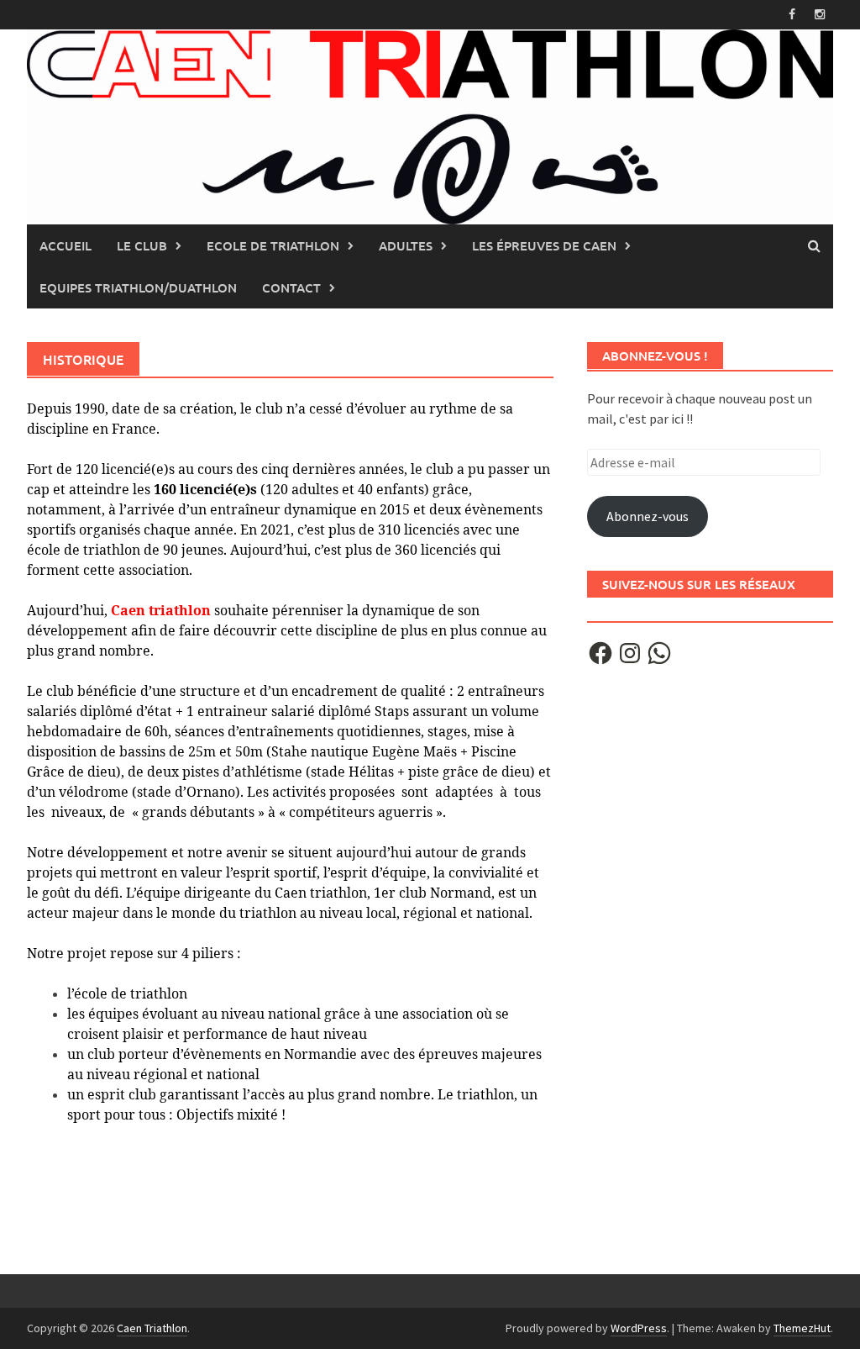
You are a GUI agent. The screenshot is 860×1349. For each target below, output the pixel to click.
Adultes (406, 245)
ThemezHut (802, 1328)
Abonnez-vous (647, 516)
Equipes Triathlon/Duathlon (138, 287)
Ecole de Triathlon (273, 245)
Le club (142, 245)
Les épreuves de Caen (544, 245)
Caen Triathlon (152, 1328)
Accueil (65, 245)
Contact (291, 287)
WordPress (639, 1328)
